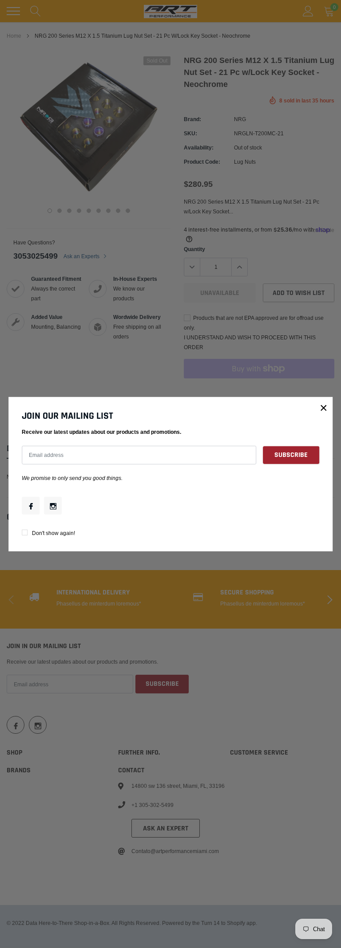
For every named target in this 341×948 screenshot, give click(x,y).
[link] (31, 506)
